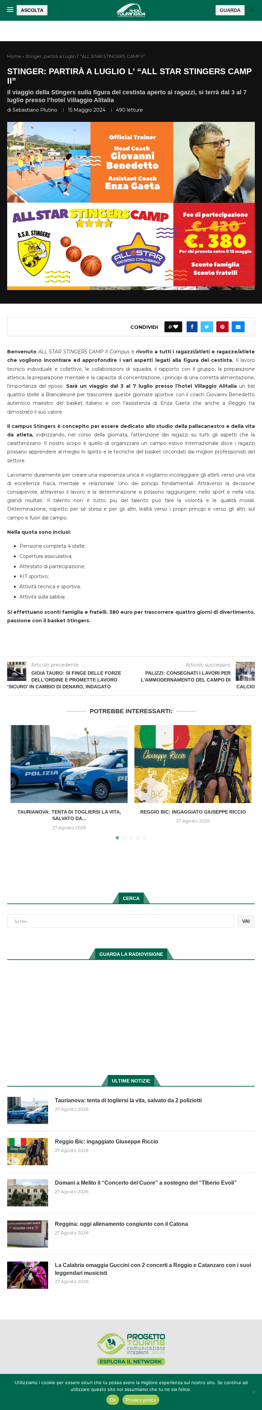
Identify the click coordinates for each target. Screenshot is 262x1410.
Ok (113, 1400)
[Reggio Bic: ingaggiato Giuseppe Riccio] (192, 764)
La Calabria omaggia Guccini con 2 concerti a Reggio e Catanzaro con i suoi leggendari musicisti (153, 1269)
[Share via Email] (238, 326)
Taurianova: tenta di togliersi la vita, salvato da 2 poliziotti (128, 1100)
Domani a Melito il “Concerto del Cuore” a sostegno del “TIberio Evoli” (146, 1183)
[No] (253, 1392)
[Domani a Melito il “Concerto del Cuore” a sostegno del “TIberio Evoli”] (27, 1192)
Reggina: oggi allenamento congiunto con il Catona (121, 1224)
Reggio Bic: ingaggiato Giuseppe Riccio (193, 812)
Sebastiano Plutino (35, 110)
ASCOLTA (32, 10)
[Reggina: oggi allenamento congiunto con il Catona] (27, 1234)
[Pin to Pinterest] (222, 326)
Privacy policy (141, 1400)
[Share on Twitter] (207, 326)
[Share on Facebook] (192, 326)
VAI (246, 921)
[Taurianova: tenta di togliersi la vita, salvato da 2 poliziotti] (69, 764)
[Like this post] (175, 326)
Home (14, 56)
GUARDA (230, 10)
